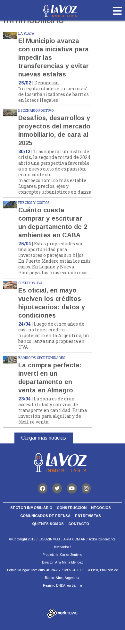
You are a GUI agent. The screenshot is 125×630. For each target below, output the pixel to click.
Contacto (78, 524)
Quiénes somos (48, 524)
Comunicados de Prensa (45, 516)
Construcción (72, 508)
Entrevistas (88, 516)
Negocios (101, 508)
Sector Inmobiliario (31, 508)
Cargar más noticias (43, 438)
